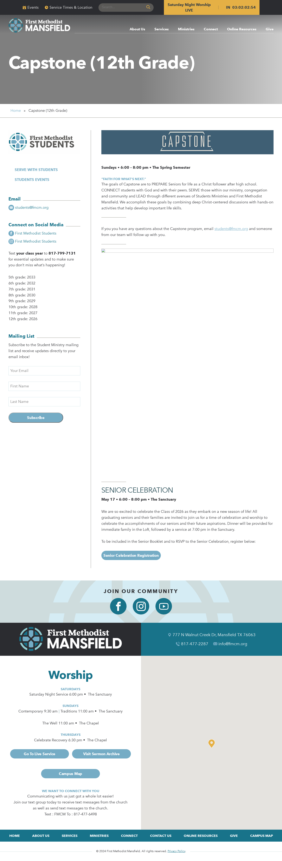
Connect (211, 29)
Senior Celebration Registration (131, 555)
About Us (137, 29)
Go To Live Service (39, 754)
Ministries (186, 29)
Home (16, 110)
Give (270, 29)
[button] (212, 743)
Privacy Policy (176, 851)
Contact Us (160, 836)
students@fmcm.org (32, 207)
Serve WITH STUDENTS (36, 169)
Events (33, 7)
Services (161, 29)
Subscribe (36, 417)
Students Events (32, 179)
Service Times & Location (71, 7)
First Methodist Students (35, 233)
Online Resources (241, 29)
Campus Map (70, 773)
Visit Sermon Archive (101, 754)
